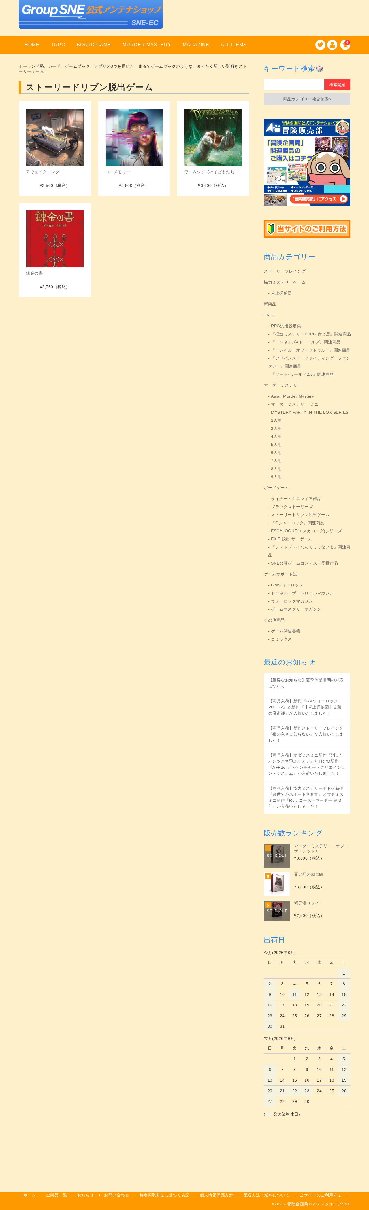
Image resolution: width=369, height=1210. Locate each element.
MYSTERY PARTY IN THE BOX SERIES (310, 412)
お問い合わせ (116, 1195)
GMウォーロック (287, 585)
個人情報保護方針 (216, 1195)
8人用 (276, 468)
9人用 (276, 476)
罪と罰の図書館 (308, 874)
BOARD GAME (94, 44)
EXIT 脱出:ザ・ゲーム (291, 539)
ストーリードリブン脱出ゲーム (300, 514)
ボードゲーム (276, 487)
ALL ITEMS (234, 44)
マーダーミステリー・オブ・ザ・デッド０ (321, 848)
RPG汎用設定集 (286, 326)
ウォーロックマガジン (292, 601)
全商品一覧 (56, 1195)
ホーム (29, 1195)
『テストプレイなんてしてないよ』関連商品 (309, 551)
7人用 (276, 460)
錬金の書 (34, 273)
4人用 (276, 436)
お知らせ (85, 1195)
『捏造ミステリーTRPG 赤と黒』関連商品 (311, 334)
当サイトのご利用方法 (321, 1195)
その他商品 (274, 620)
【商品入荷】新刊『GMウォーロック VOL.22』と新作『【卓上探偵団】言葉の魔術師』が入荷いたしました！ (305, 707)
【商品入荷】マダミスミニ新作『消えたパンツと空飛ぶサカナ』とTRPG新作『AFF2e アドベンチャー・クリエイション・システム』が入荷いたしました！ (307, 764)
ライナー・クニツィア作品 (296, 498)
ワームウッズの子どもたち (209, 172)
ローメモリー (117, 172)
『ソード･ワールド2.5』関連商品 (302, 374)
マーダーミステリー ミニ (294, 404)
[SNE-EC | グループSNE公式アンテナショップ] (91, 21)
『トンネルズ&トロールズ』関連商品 (306, 342)
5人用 (276, 444)
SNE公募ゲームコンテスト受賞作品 (304, 563)
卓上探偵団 (281, 293)
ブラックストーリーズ (292, 506)
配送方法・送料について (267, 1195)
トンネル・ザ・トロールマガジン (302, 593)
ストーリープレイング (285, 271)
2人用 (276, 420)
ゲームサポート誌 (280, 574)
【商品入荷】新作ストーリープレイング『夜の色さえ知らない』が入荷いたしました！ (306, 734)
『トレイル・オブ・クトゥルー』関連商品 (311, 350)
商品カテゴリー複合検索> (307, 99)
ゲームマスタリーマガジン (296, 609)
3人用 (276, 428)
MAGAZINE (196, 44)
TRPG (58, 44)
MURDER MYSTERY (147, 44)
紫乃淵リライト (308, 903)
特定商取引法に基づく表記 (165, 1195)
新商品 (270, 304)
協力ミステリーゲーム (285, 282)
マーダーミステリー (283, 385)
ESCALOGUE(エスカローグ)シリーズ (306, 531)
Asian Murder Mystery (292, 396)
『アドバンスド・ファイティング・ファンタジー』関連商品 (309, 362)
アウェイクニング (42, 172)
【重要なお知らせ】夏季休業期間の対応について (306, 683)
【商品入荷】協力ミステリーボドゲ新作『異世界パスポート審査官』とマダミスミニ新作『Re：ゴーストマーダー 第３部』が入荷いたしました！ (306, 797)
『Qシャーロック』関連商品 (298, 523)
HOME (32, 44)
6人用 (276, 452)
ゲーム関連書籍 (285, 631)
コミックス (281, 639)
